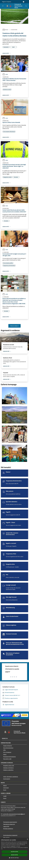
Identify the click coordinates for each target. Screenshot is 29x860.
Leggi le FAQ (6, 826)
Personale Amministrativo (9, 756)
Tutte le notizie (13, 326)
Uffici (4, 750)
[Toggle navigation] (3, 6)
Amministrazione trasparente (10, 835)
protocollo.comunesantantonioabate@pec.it (14, 814)
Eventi (4, 798)
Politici (4, 754)
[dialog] (14, 849)
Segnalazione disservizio (9, 824)
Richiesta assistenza (8, 828)
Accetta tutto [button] (14, 851)
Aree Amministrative (8, 748)
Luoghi (4, 796)
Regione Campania (6, 1)
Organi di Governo (7, 745)
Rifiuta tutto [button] (14, 854)
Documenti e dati (7, 759)
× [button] (27, 839)
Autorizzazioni (6, 779)
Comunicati (6, 788)
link (1, 848)
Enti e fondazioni (7, 752)
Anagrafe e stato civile (8, 765)
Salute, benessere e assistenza (10, 776)
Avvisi (6, 29)
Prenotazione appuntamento (10, 822)
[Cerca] (26, 6)
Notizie (5, 785)
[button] (14, 857)
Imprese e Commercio (8, 768)
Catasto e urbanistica (8, 770)
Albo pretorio (6, 837)
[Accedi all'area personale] (23, 1)
